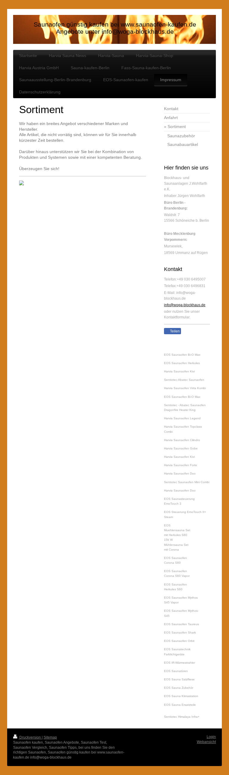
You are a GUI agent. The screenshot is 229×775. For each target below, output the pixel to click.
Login (211, 737)
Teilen (174, 331)
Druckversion (30, 737)
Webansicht (206, 742)
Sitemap (50, 737)
